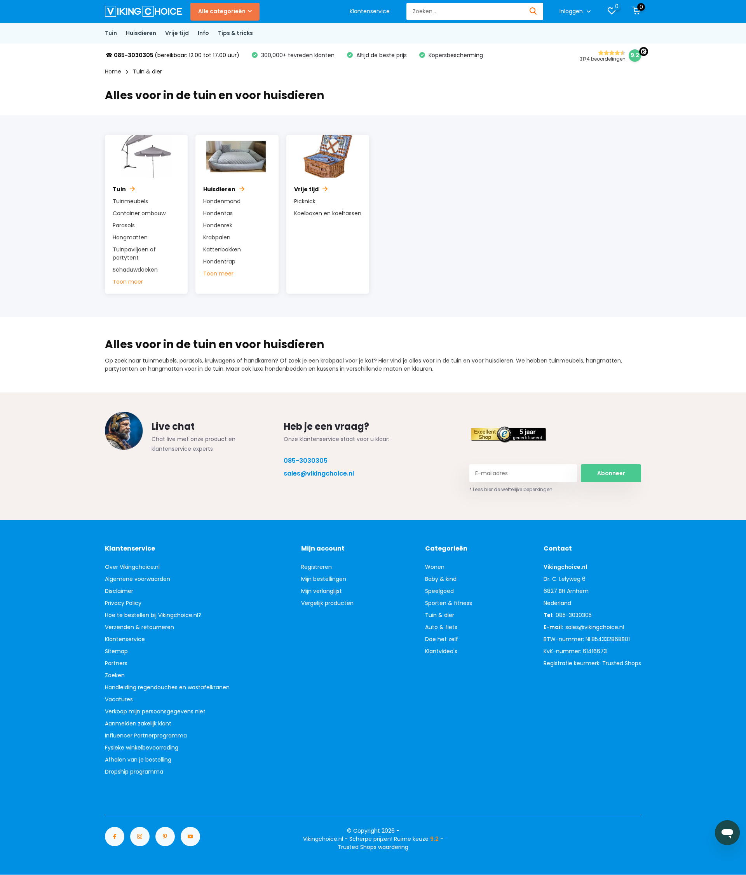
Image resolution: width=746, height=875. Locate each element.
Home (113, 71)
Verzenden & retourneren (139, 627)
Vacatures (119, 699)
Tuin (111, 33)
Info (203, 33)
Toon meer (128, 282)
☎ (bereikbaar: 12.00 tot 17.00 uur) (172, 55)
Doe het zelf (441, 639)
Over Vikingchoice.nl (132, 567)
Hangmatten (130, 237)
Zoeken (115, 675)
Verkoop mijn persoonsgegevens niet (155, 711)
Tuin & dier (439, 615)
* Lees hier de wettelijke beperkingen (511, 489)
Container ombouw (139, 213)
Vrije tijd (177, 33)
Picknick (304, 201)
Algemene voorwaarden (137, 579)
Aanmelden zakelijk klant (138, 723)
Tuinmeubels (130, 201)
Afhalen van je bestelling (138, 759)
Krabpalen (216, 237)
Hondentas (218, 213)
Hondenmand (222, 201)
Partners (116, 663)
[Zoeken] (533, 11)
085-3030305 (306, 460)
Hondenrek (217, 225)
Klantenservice (370, 11)
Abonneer (611, 473)
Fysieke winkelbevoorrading (141, 747)
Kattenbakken (222, 249)
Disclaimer (119, 591)
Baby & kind (441, 579)
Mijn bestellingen (323, 579)
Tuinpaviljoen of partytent (134, 253)
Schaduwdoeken (135, 270)
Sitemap (116, 651)
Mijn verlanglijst (321, 591)
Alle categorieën (222, 11)
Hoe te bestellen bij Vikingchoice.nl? (153, 615)
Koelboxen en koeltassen (327, 213)
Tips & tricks (235, 33)
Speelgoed (439, 591)
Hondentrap (219, 261)
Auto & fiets (441, 627)
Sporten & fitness (448, 603)
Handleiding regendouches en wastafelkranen (167, 687)
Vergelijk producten (327, 603)
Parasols (124, 225)
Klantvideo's (441, 651)
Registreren (316, 567)
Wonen (434, 567)
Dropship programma (134, 772)
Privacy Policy (123, 603)
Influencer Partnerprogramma (146, 735)
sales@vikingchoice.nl (319, 473)
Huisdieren (141, 33)
